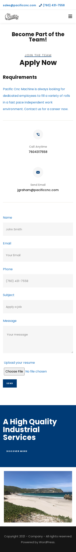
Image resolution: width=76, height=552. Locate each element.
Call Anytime (38, 147)
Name (7, 217)
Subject (8, 295)
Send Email (38, 185)
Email (7, 243)
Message (10, 321)
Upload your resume (19, 362)
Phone (8, 269)
